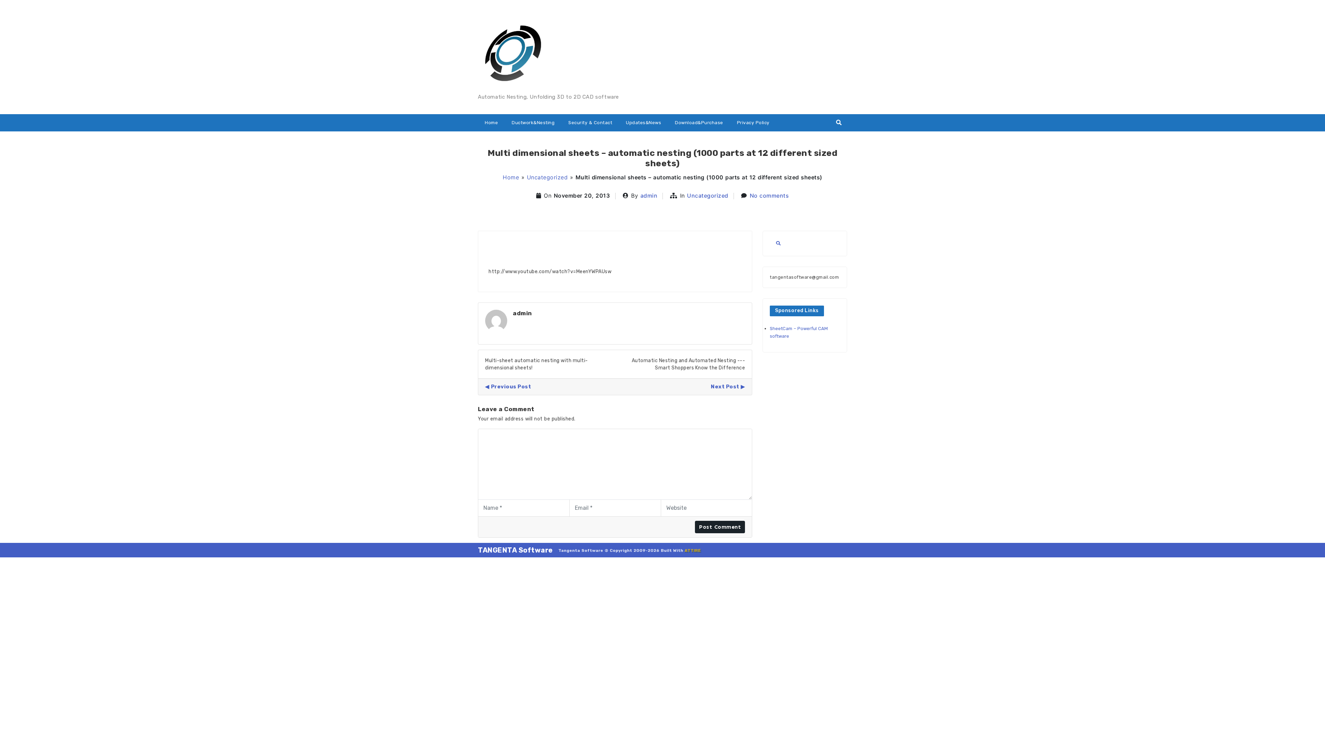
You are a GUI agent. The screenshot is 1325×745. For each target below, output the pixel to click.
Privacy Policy (753, 122)
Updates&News (643, 122)
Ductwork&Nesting (533, 122)
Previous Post (511, 387)
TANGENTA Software (515, 550)
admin (649, 195)
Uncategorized (547, 177)
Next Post (725, 387)
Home (491, 122)
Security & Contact (590, 122)
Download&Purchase (699, 122)
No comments (769, 195)
